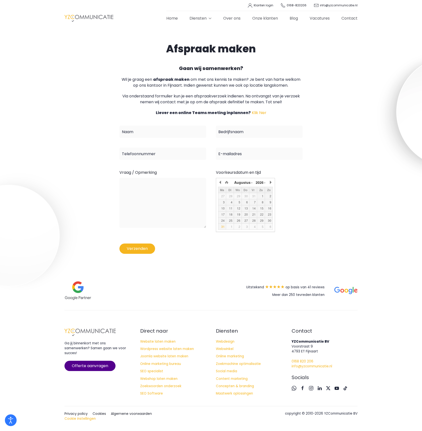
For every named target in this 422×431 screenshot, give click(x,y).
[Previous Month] (220, 182)
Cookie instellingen (80, 418)
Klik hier (259, 113)
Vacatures (320, 18)
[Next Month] (270, 182)
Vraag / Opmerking (138, 172)
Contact (349, 18)
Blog (294, 18)
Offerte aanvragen (90, 366)
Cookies (99, 413)
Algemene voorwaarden (131, 413)
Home (172, 18)
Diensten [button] (198, 18)
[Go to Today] (226, 182)
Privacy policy (76, 413)
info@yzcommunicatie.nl (339, 5)
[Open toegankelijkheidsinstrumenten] (11, 420)
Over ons (232, 18)
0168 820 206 (302, 361)
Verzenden (137, 248)
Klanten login (263, 5)
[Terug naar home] (88, 18)
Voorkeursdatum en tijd (238, 172)
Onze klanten (265, 18)
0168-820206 (296, 5)
